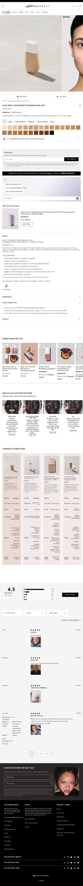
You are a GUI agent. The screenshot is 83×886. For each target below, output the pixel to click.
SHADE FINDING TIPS (9, 302)
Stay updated (71, 159)
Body (32, 12)
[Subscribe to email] (50, 777)
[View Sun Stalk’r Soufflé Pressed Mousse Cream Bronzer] (66, 354)
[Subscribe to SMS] (50, 784)
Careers (27, 827)
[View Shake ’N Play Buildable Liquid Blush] (47, 354)
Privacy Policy (56, 163)
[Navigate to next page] (78, 754)
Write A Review (70, 594)
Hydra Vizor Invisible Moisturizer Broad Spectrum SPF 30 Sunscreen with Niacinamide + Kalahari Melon (48, 213)
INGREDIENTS (7, 297)
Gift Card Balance (9, 849)
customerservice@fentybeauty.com (14, 817)
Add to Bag (26, 224)
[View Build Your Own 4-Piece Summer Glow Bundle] (11, 354)
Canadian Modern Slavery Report (66, 825)
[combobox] (35, 613)
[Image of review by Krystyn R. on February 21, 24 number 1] (36, 670)
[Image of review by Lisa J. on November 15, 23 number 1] (36, 730)
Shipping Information (10, 829)
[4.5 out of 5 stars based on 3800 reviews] (6, 112)
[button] (31, 53)
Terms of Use (37, 163)
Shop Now (11, 360)
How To (5, 319)
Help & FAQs (7, 841)
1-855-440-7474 (8, 821)
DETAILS (5, 236)
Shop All (14, 12)
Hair (38, 12)
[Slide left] (77, 338)
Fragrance (45, 12)
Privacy (59, 809)
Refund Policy (60, 817)
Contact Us (7, 837)
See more (5, 743)
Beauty (21, 12)
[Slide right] (80, 338)
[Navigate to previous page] (4, 754)
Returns (6, 833)
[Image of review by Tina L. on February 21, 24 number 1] (36, 642)
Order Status (7, 825)
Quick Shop (47, 360)
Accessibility (60, 828)
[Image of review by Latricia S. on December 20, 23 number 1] (36, 697)
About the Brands (30, 819)
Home (4, 101)
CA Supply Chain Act (62, 821)
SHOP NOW (12, 434)
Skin (27, 12)
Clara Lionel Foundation (31, 823)
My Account (7, 845)
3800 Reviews (16, 112)
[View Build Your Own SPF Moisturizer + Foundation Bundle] (29, 354)
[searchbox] (14, 613)
